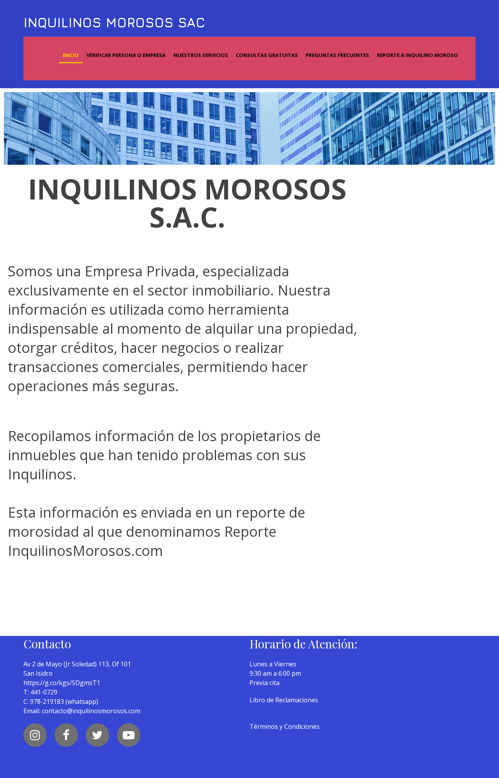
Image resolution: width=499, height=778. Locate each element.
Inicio (71, 55)
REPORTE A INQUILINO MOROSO (417, 55)
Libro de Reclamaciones (284, 700)
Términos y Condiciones (285, 726)
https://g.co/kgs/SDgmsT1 (61, 682)
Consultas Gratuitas (267, 55)
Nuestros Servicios (200, 55)
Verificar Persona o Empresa (126, 55)
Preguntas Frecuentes (337, 55)
